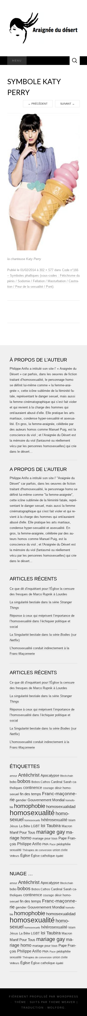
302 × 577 (46, 270)
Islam (71, 820)
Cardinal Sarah (61, 782)
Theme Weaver (62, 1002)
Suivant (67, 103)
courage (48, 787)
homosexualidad (60, 806)
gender (21, 800)
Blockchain (66, 775)
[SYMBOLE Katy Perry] (43, 182)
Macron (67, 826)
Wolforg (56, 1007)
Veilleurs (14, 855)
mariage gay (50, 832)
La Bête (24, 826)
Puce (53, 844)
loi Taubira (51, 825)
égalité (59, 855)
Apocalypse (50, 775)
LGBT (35, 826)
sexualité (16, 850)
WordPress (67, 996)
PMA (45, 844)
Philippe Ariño (29, 844)
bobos (23, 781)
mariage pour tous (45, 838)
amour (13, 775)
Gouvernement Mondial (46, 800)
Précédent (38, 103)
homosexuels (32, 820)
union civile (60, 849)
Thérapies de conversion (37, 850)
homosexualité (32, 813)
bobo (13, 782)
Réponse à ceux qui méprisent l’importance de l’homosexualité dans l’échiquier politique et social (42, 621)
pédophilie (64, 844)
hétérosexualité (54, 820)
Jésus (14, 826)
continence (32, 787)
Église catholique (43, 855)
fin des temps (30, 794)
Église (25, 855)
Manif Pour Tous (22, 832)
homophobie (29, 806)
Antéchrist (29, 775)
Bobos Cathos (40, 782)
